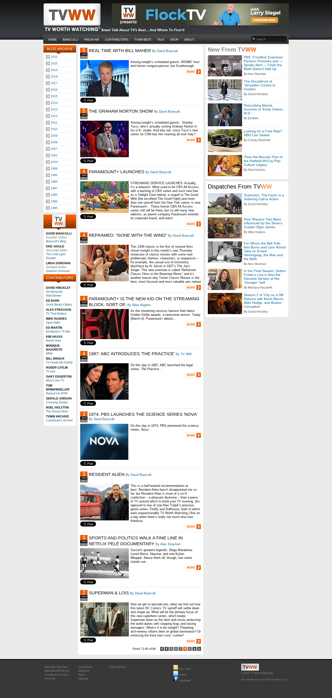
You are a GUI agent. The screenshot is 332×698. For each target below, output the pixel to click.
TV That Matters (56, 313)
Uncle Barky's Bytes (59, 304)
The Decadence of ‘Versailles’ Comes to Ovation (259, 85)
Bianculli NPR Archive (57, 670)
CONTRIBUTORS (116, 39)
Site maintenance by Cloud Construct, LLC (265, 679)
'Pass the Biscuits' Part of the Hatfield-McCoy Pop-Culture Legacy (263, 161)
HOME (52, 39)
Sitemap (83, 678)
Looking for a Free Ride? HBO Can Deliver (263, 133)
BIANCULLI (70, 39)
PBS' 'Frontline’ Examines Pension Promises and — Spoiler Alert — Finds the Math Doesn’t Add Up (263, 63)
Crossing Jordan (57, 402)
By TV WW (184, 354)
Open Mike (53, 322)
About (81, 674)
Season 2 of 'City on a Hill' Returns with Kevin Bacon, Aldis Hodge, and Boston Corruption (264, 300)
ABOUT (189, 39)
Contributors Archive (59, 420)
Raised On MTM (56, 393)
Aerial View (53, 340)
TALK (160, 39)
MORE (191, 71)
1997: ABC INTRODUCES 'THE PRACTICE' (132, 353)
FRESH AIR (91, 39)
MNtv (49, 353)
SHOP (174, 39)
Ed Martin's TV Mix (58, 331)
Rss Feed (184, 668)
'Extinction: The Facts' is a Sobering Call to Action (264, 197)
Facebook (184, 680)
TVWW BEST (142, 39)
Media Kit (83, 670)
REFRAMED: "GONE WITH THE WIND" (128, 235)
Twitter (182, 674)
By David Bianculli (165, 51)
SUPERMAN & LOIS (109, 592)
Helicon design (117, 666)
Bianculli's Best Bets (56, 666)
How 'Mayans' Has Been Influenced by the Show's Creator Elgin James (263, 223)
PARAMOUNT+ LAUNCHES (116, 171)
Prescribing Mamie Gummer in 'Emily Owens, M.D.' (264, 109)
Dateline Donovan (58, 271)
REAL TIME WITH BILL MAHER (120, 50)
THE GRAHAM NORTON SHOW (121, 111)
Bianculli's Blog (56, 241)
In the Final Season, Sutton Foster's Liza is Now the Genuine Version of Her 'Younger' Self (265, 276)
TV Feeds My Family (59, 362)
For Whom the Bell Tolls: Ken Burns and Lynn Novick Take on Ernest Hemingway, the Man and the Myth (265, 251)
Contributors (85, 666)
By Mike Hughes (139, 305)
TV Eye (50, 371)
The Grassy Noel (57, 411)
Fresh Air (49, 678)
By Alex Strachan (168, 544)
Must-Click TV (55, 380)
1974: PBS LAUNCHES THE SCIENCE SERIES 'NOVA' (143, 414)
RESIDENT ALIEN (106, 474)
